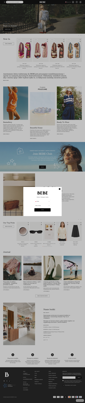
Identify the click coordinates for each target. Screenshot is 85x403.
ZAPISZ (42, 209)
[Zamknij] (60, 189)
